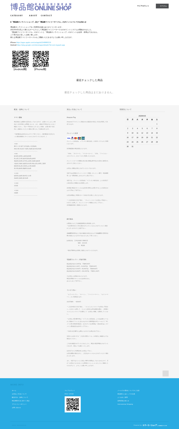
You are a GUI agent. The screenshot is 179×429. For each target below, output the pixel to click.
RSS (66, 394)
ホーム (14, 390)
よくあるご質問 (123, 397)
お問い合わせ (16, 407)
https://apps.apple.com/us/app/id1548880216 (33, 42)
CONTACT (46, 15)
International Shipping (125, 404)
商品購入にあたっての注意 (126, 394)
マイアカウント (143, 6)
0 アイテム (163, 6)
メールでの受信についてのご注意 (129, 390)
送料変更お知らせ (123, 400)
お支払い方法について (19, 394)
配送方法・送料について (20, 397)
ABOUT (33, 15)
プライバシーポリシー (19, 404)
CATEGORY (17, 15)
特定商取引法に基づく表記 (21, 400)
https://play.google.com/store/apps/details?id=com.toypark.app (41, 45)
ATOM (71, 394)
